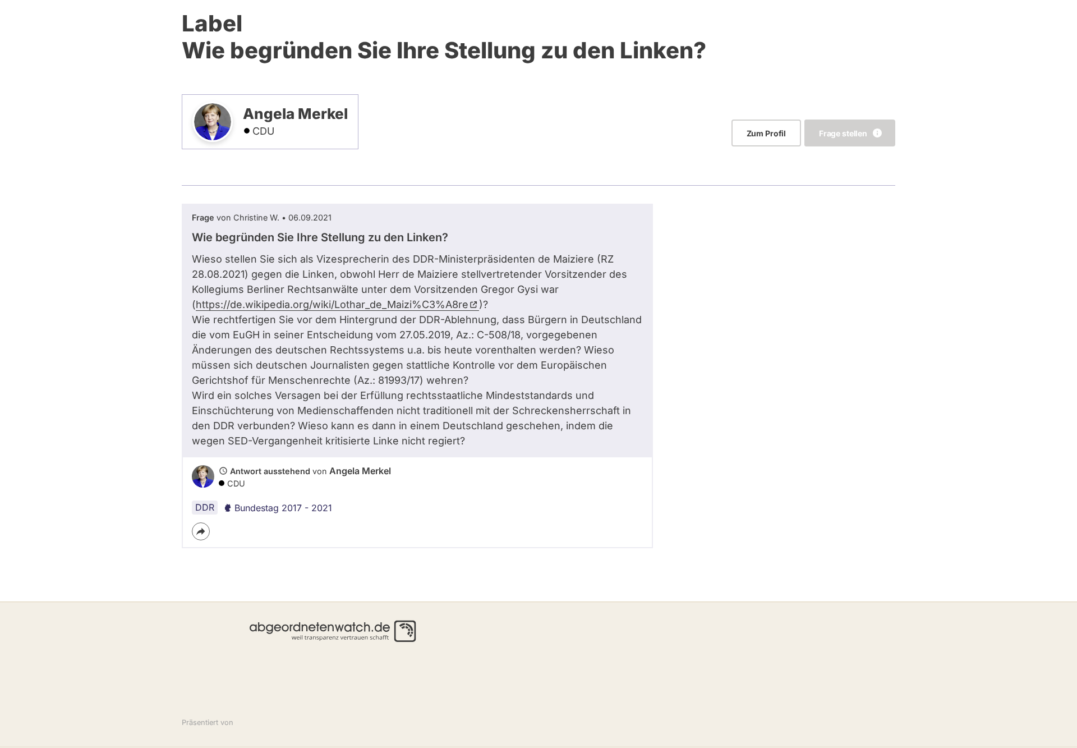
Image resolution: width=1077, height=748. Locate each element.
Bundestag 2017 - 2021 (283, 507)
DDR (204, 507)
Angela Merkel (360, 470)
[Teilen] (201, 531)
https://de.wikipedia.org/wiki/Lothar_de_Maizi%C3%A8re (332, 304)
